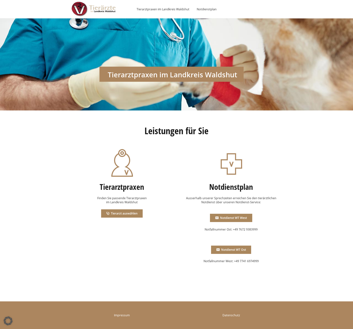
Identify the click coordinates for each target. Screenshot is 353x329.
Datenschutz (231, 315)
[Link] (121, 210)
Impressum (122, 315)
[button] (8, 321)
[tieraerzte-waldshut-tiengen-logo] (93, 9)
